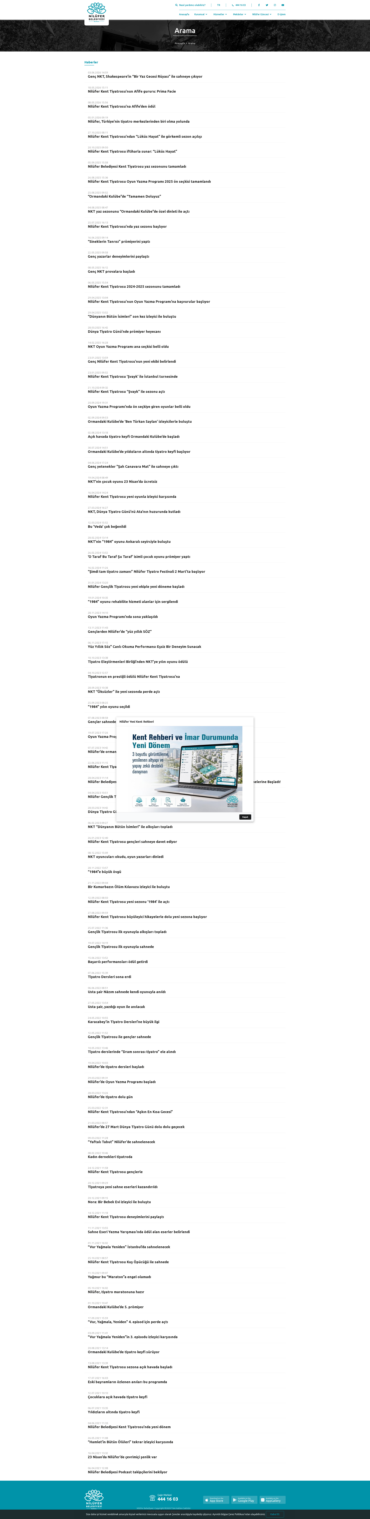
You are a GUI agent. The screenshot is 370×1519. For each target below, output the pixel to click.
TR (218, 5)
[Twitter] (267, 5)
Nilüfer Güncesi (260, 14)
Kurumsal (199, 14)
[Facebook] (259, 5)
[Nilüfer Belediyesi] (96, 12)
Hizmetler (219, 14)
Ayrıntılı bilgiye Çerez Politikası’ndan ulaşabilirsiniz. (238, 1514)
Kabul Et (275, 1514)
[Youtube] (283, 5)
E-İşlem (282, 14)
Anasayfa (184, 14)
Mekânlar (238, 14)
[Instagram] (274, 5)
